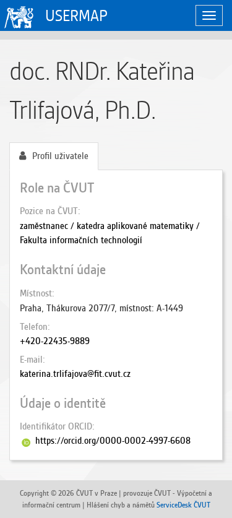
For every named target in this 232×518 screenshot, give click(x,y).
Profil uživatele (60, 156)
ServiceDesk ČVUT (183, 504)
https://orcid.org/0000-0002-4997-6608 (113, 440)
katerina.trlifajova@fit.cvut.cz (75, 373)
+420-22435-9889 (55, 341)
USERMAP (76, 15)
